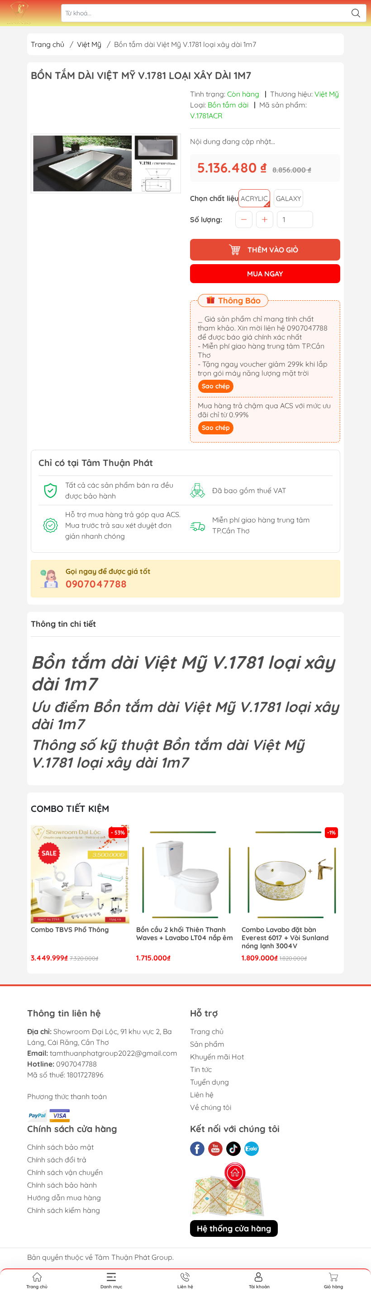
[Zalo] (251, 1149)
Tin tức (201, 1069)
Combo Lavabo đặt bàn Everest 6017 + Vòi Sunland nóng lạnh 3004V (179, 938)
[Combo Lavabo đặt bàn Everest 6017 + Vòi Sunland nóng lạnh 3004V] (185, 874)
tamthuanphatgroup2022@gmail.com (113, 1053)
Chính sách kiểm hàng (63, 1210)
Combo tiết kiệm (70, 808)
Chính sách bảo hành (62, 1184)
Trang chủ (47, 44)
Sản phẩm (207, 1044)
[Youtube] (215, 1149)
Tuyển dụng (209, 1081)
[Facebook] (197, 1149)
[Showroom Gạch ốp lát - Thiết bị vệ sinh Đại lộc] (19, 13)
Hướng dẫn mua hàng (64, 1197)
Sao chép (216, 386)
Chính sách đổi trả (56, 1159)
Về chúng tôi (210, 1107)
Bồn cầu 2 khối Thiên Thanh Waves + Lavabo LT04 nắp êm (79, 934)
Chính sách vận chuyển (65, 1172)
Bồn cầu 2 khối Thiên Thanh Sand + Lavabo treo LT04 (286, 934)
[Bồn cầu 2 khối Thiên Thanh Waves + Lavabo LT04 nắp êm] (80, 874)
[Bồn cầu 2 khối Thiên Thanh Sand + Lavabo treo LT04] (291, 874)
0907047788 (96, 584)
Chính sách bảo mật (60, 1146)
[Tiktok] (233, 1149)
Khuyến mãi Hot (217, 1056)
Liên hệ (202, 1094)
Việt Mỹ (89, 44)
